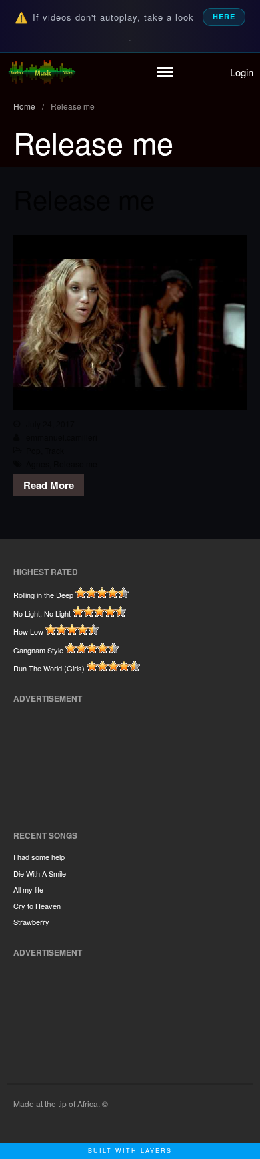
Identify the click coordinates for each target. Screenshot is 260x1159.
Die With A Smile (39, 873)
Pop (33, 450)
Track (54, 450)
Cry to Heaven (37, 905)
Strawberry (31, 921)
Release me (84, 198)
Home (24, 106)
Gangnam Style (38, 650)
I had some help (39, 856)
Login (241, 72)
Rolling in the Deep (43, 594)
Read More (48, 485)
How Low (28, 631)
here (224, 16)
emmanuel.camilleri (61, 437)
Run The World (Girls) (49, 668)
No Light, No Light (42, 613)
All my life (28, 889)
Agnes (37, 463)
